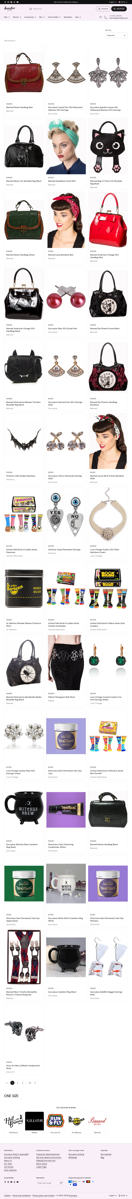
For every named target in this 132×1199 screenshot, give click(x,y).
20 (30, 1083)
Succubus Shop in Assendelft (16, 1154)
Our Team (8, 1164)
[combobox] (61, 8)
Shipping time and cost (45, 1160)
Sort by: (108, 30)
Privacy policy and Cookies (43, 1195)
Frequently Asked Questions (48, 1154)
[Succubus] (9, 9)
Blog (102, 1157)
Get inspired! (106, 1154)
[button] (119, 8)
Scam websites (10, 1170)
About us (8, 1160)
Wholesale (72, 1157)
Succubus (73, 1195)
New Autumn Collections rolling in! (66, 2)
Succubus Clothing (12, 1157)
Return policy (41, 1164)
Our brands (8, 1167)
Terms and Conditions (21, 1195)
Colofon (7, 1195)
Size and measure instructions (48, 1157)
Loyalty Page (41, 1167)
